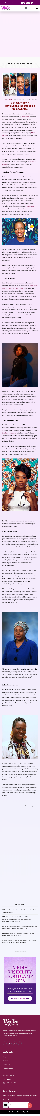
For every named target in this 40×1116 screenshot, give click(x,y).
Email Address (7, 1100)
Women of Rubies (32, 99)
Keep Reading (11, 806)
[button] (26, 8)
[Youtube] (32, 3)
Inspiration (8, 99)
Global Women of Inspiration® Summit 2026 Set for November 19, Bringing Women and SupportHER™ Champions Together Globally (17, 919)
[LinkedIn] (15, 1043)
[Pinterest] (29, 806)
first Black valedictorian (9, 433)
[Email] (32, 806)
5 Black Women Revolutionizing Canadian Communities (20, 105)
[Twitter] (27, 806)
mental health (30, 206)
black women (25, 117)
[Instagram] (24, 3)
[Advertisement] (20, 36)
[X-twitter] (29, 3)
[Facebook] (22, 3)
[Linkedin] (27, 3)
